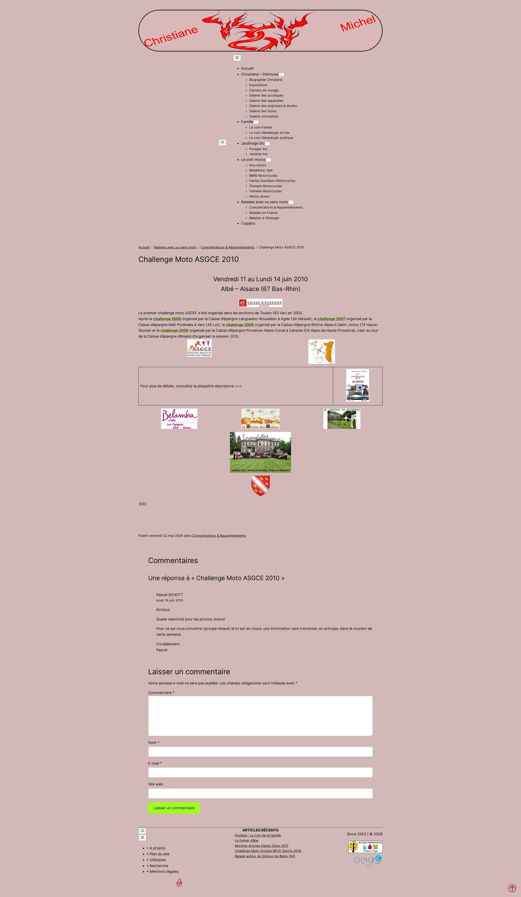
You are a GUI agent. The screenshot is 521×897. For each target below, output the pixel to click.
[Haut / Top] (512, 888)
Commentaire (161, 693)
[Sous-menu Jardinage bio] (267, 144)
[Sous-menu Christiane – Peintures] (281, 74)
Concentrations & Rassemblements (227, 247)
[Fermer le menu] (237, 58)
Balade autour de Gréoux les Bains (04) (265, 856)
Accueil (144, 247)
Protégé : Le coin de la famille (258, 835)
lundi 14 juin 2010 (169, 600)
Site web (155, 784)
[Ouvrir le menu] (222, 142)
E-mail (155, 763)
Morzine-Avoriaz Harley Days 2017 (261, 846)
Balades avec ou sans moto (175, 247)
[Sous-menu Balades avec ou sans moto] (291, 202)
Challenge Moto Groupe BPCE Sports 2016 (268, 851)
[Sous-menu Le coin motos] (268, 160)
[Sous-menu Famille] (256, 122)
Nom (153, 742)
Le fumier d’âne (246, 840)
